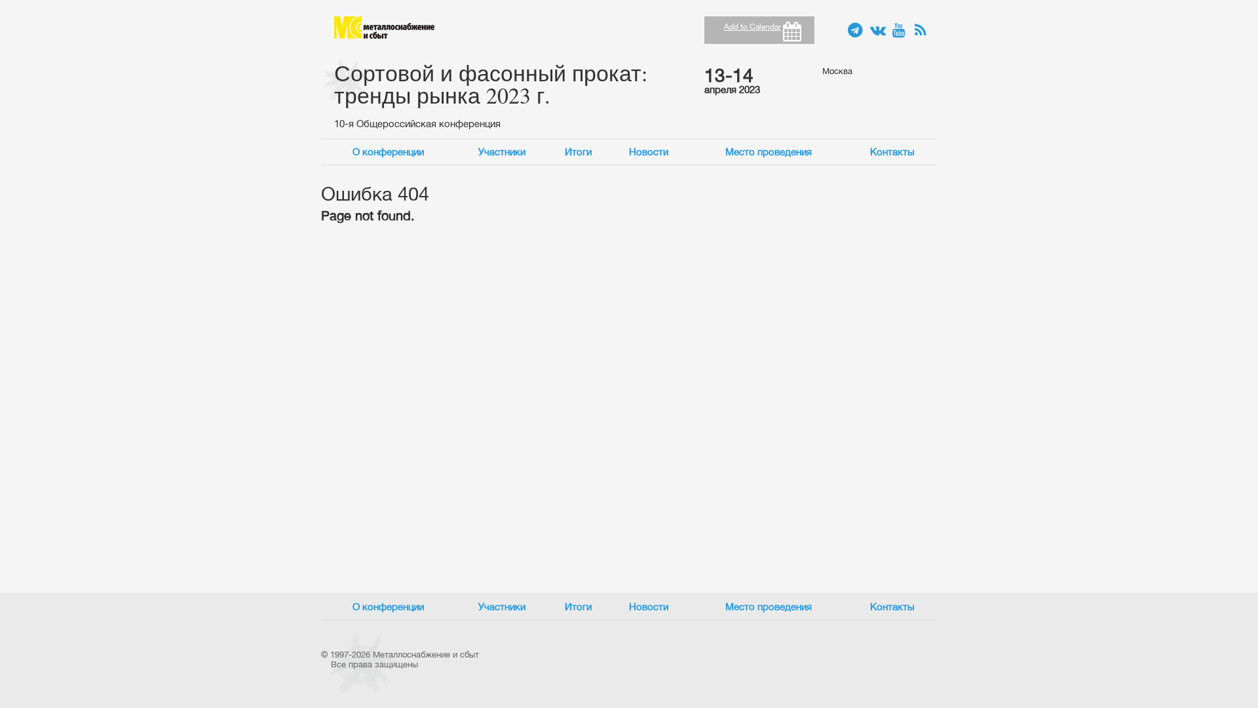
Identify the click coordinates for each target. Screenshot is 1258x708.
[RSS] (922, 31)
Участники (501, 151)
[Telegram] (856, 31)
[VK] (878, 31)
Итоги (578, 151)
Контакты (892, 151)
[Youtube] (900, 31)
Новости (648, 151)
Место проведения (768, 151)
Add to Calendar (752, 26)
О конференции (388, 151)
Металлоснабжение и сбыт (384, 27)
